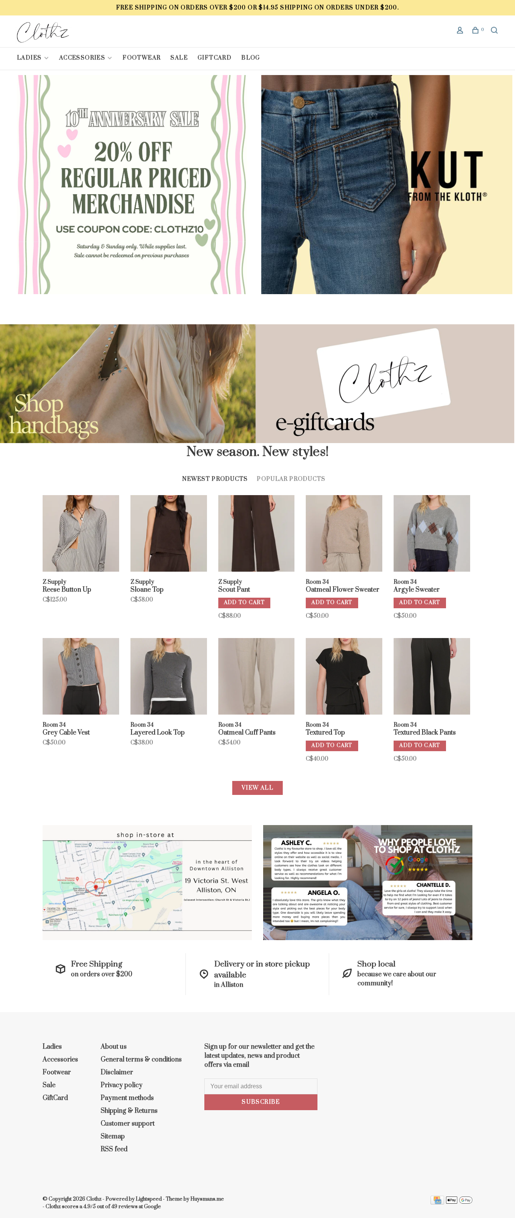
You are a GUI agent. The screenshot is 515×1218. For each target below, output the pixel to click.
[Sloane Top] (168, 534)
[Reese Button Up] (81, 534)
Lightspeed (149, 1199)
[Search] (495, 31)
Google (152, 1206)
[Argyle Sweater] (432, 534)
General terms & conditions (141, 1059)
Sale (179, 57)
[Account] (461, 31)
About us (114, 1047)
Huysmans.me (207, 1199)
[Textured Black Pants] (432, 677)
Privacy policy (122, 1085)
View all (257, 788)
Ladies (30, 57)
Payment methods (127, 1098)
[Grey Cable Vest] (81, 677)
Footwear (142, 57)
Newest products (215, 479)
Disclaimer (117, 1072)
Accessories (82, 57)
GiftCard (214, 57)
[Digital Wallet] (459, 1202)
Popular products (291, 479)
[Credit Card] (437, 1202)
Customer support (128, 1124)
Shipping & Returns (129, 1111)
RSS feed (114, 1149)
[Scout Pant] (256, 534)
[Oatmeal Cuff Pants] (256, 677)
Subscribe (261, 1102)
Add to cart (244, 602)
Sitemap (113, 1136)
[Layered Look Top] (168, 677)
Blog (250, 57)
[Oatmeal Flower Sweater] (344, 534)
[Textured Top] (344, 677)
